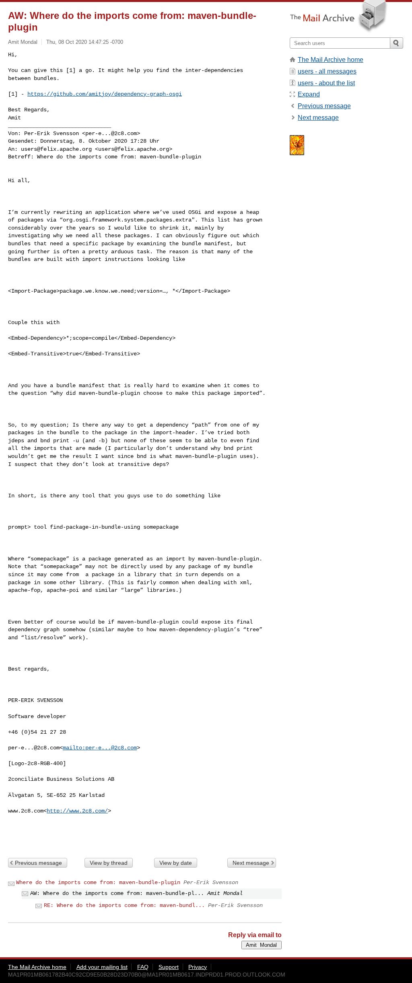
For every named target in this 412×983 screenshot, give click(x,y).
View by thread (109, 863)
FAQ (142, 967)
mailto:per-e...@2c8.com (100, 748)
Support (169, 967)
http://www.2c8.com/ (77, 811)
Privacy (197, 967)
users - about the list (326, 83)
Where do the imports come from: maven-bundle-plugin (98, 882)
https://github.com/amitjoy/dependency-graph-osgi (104, 94)
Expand (309, 94)
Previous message (38, 863)
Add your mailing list (102, 967)
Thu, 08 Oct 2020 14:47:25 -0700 (84, 42)
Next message (251, 863)
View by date (175, 863)
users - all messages (327, 71)
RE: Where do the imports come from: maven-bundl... (124, 905)
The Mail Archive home (330, 59)
